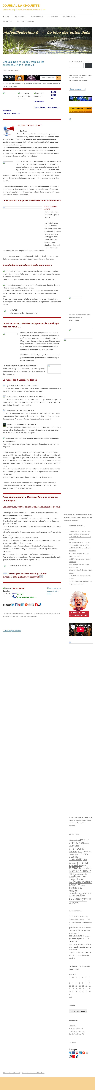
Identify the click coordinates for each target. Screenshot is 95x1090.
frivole (89, 868)
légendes (80, 876)
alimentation (74, 840)
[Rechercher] (88, 65)
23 (89, 988)
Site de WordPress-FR (76, 1034)
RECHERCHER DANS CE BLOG (79, 62)
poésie (73, 888)
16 (89, 986)
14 (83, 986)
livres (71, 876)
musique (75, 882)
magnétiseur (76, 879)
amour (84, 840)
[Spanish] (72, 86)
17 (70, 988)
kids (71, 873)
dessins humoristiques (78, 858)
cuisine (85, 854)
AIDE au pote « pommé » (25, 21)
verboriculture (82, 901)
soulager (13, 616)
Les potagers (53, 16)
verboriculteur (73, 901)
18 (73, 988)
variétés (86, 898)
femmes (74, 868)
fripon (82, 868)
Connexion (72, 1026)
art (82, 842)
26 (76, 991)
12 (76, 986)
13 (80, 986)
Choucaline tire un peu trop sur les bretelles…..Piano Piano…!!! (23, 63)
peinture (74, 885)
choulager (36, 613)
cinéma (80, 852)
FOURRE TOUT (7, 21)
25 (73, 991)
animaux (74, 842)
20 (80, 988)
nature (87, 882)
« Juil (70, 997)
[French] (75, 86)
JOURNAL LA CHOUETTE (21, 5)
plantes (83, 885)
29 (86, 991)
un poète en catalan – (76, 944)
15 (86, 986)
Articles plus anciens (12, 631)
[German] (84, 86)
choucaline (56, 613)
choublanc (32, 616)
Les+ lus (84, 874)
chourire (73, 851)
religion (74, 890)
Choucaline (28, 613)
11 (73, 986)
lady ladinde (78, 874)
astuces (86, 843)
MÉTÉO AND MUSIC (69, 16)
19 (76, 988)
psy (4, 616)
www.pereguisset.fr (75, 317)
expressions (75, 865)
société (80, 895)
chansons (76, 848)
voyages (73, 903)
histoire (74, 871)
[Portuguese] (82, 86)
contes (87, 851)
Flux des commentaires (77, 1031)
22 (86, 988)
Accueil (6, 16)
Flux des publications (76, 1028)
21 (83, 988)
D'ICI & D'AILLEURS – (76, 936)
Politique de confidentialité (11, 1073)
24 (70, 991)
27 (80, 991)
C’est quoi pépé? (37, 16)
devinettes (72, 863)
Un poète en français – (76, 952)
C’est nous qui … (20, 16)
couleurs (77, 854)
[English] (77, 86)
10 (70, 986)
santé (8, 616)
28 (83, 991)
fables (84, 865)
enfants (83, 862)
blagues (74, 845)
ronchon (87, 893)
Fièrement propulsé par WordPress (33, 1073)
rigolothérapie (76, 893)
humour (85, 871)
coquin (71, 854)
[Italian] (79, 86)
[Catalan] (70, 86)
